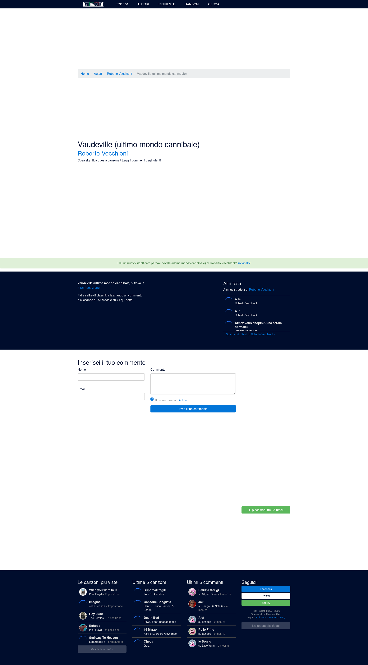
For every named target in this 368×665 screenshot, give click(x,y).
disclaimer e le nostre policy (270, 617)
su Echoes (211, 619)
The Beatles (105, 616)
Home (85, 73)
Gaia (148, 643)
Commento (157, 369)
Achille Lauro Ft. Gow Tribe (160, 631)
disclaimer (183, 400)
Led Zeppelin (106, 639)
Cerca (213, 4)
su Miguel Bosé (214, 592)
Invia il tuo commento (193, 409)
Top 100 (122, 4)
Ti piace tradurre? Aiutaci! (266, 510)
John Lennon (106, 604)
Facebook (266, 589)
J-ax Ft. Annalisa (155, 592)
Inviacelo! (244, 263)
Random (192, 4)
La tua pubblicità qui (266, 625)
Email (81, 389)
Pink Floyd (104, 592)
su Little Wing (213, 643)
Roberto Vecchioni (119, 73)
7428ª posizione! (89, 287)
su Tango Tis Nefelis (213, 606)
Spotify (266, 603)
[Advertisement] (184, 39)
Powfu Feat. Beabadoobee (160, 619)
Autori (143, 4)
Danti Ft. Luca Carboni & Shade (159, 606)
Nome (82, 369)
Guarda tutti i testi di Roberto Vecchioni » (250, 334)
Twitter (266, 596)
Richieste (167, 4)
